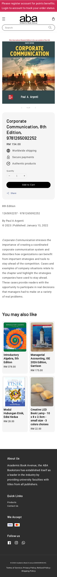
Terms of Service (14, 568)
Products (11, 502)
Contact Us (12, 506)
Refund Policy (43, 568)
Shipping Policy (28, 571)
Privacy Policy (29, 568)
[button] (3, 19)
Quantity (10, 171)
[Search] (50, 27)
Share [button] (13, 193)
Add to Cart (28, 184)
